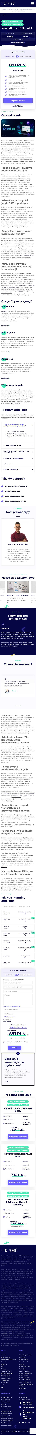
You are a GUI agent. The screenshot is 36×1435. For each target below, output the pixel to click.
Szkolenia (10, 9)
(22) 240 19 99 (27, 1404)
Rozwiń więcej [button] (5, 325)
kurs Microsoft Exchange (10, 287)
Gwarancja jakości (6, 1371)
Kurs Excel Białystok (7, 1420)
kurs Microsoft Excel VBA (27, 285)
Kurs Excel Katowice (7, 1418)
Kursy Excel (22, 1357)
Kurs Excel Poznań (6, 1411)
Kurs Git (3, 1404)
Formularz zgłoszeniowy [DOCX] (15, 501)
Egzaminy (4, 1364)
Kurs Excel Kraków (6, 1406)
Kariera (3, 1385)
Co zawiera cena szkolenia (19, 1038)
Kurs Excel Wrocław (7, 1409)
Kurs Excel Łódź (5, 1416)
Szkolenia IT (17, 9)
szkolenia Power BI (6, 293)
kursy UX (16, 795)
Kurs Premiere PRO (6, 1397)
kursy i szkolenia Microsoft (27, 255)
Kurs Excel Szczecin (6, 1425)
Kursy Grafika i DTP (24, 1366)
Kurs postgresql (5, 1402)
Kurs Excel (4, 311)
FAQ (2, 1387)
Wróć (4, 15)
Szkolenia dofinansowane (8, 1359)
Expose (4, 9)
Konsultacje (4, 1362)
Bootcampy (22, 1388)
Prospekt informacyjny (12, 491)
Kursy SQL (22, 1369)
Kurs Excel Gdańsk (6, 1413)
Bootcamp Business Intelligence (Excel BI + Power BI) (18, 1202)
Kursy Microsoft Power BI (12, 24)
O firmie (3, 1355)
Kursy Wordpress (24, 1377)
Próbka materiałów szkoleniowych (16, 486)
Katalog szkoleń (5, 1357)
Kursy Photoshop (24, 1371)
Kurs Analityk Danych (25, 1382)
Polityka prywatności (7, 1373)
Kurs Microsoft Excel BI (19, 11)
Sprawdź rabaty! (19, 979)
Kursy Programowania (25, 1355)
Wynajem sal (5, 1380)
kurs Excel (22, 865)
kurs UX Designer (16, 797)
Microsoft (23, 9)
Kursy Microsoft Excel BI (12, 21)
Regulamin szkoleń (6, 1378)
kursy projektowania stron (26, 795)
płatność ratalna (18, 1226)
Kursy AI (21, 1364)
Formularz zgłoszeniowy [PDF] (14, 496)
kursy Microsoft (15, 403)
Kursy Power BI (23, 1362)
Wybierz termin (18, 101)
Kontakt (7, 1081)
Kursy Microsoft (23, 1359)
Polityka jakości (5, 1375)
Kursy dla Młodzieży (24, 1379)
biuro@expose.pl (28, 1407)
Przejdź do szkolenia (18, 1137)
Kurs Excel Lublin (6, 1423)
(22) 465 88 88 (27, 1402)
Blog (2, 1366)
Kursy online (4, 1382)
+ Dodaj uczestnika (9, 1016)
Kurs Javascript (5, 1399)
